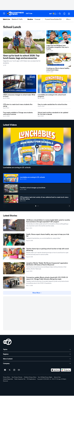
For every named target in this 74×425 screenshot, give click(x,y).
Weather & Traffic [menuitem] (17, 19)
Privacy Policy (6, 377)
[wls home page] (7, 342)
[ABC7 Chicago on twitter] (10, 370)
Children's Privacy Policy (30, 377)
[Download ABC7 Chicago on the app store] (55, 370)
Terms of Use (57, 377)
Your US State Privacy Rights (45, 377)
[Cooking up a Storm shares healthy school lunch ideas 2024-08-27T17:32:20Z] (58, 60)
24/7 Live (29, 13)
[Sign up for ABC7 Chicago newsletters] (19, 370)
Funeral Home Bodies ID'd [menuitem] (53, 19)
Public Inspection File (19, 379)
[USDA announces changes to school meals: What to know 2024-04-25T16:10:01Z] (19, 84)
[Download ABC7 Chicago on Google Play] (66, 370)
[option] (7, 19)
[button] (4, 13)
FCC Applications (31, 379)
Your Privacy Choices (17, 377)
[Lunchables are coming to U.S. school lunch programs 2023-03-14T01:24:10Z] (54, 84)
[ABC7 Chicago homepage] (15, 13)
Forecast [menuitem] (37, 19)
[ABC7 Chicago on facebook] (5, 370)
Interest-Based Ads (8, 379)
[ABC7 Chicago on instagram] (14, 370)
